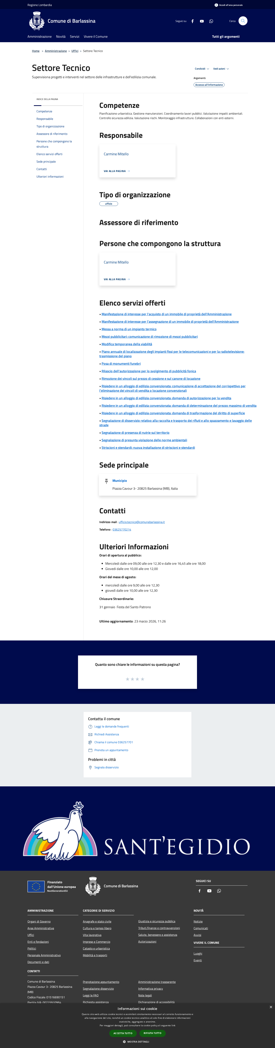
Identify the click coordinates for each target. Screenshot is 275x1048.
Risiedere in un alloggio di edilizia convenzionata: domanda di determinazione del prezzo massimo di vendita (179, 405)
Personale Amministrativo (44, 955)
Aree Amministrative (41, 928)
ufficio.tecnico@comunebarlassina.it (142, 522)
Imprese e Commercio (96, 941)
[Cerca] (243, 20)
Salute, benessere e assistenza (157, 934)
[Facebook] (191, 20)
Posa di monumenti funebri (121, 363)
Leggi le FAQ (91, 995)
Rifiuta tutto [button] (152, 1033)
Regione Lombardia (40, 5)
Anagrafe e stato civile (97, 921)
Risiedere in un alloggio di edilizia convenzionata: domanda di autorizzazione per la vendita (166, 398)
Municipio (119, 480)
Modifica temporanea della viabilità (127, 344)
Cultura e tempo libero (97, 928)
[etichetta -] (142, 678)
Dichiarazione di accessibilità (156, 1002)
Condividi (200, 69)
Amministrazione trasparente (157, 982)
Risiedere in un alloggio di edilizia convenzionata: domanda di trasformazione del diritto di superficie (173, 413)
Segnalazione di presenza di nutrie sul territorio (135, 432)
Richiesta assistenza (96, 1002)
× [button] (270, 1007)
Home (35, 51)
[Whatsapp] (209, 20)
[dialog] (137, 1025)
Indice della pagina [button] (47, 99)
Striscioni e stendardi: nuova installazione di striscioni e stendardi (148, 447)
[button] (137, 1041)
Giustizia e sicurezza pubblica (156, 921)
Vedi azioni (219, 69)
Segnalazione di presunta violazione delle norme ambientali (144, 440)
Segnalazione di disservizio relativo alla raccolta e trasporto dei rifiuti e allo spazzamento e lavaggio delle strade (175, 423)
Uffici (74, 51)
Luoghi (198, 953)
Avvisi (197, 935)
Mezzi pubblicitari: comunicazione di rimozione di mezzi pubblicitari (150, 336)
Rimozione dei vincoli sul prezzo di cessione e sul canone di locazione (151, 378)
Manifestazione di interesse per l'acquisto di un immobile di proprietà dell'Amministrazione (167, 314)
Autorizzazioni (147, 941)
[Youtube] (200, 20)
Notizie (198, 921)
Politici (32, 948)
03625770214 (122, 529)
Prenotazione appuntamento (101, 982)
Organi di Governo (39, 921)
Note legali (145, 995)
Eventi (198, 960)
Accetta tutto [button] (123, 1033)
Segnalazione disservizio (98, 988)
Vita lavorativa (92, 935)
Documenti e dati (38, 962)
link (173, 1025)
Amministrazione (56, 51)
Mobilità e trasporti (95, 955)
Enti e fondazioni (38, 941)
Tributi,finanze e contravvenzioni (159, 928)
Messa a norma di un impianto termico (129, 329)
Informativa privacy (150, 988)
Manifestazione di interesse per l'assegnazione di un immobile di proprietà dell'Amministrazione (170, 321)
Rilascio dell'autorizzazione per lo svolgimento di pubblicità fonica (149, 371)
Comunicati (201, 928)
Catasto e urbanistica (96, 948)
